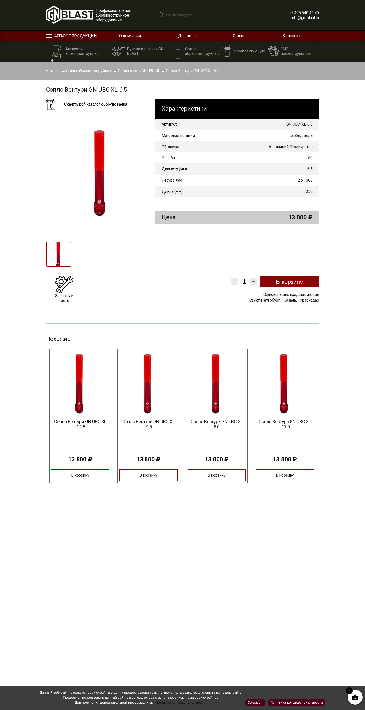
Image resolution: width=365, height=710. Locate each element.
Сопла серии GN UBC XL (139, 70)
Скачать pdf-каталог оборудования (95, 104)
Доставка (186, 35)
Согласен (255, 702)
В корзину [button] (80, 475)
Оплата (239, 35)
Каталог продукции (75, 36)
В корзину (289, 281)
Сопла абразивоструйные (89, 70)
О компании (130, 35)
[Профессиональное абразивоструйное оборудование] (69, 15)
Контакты (291, 35)
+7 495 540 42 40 (304, 12)
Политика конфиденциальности (181, 702)
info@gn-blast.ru (305, 17)
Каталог (53, 70)
